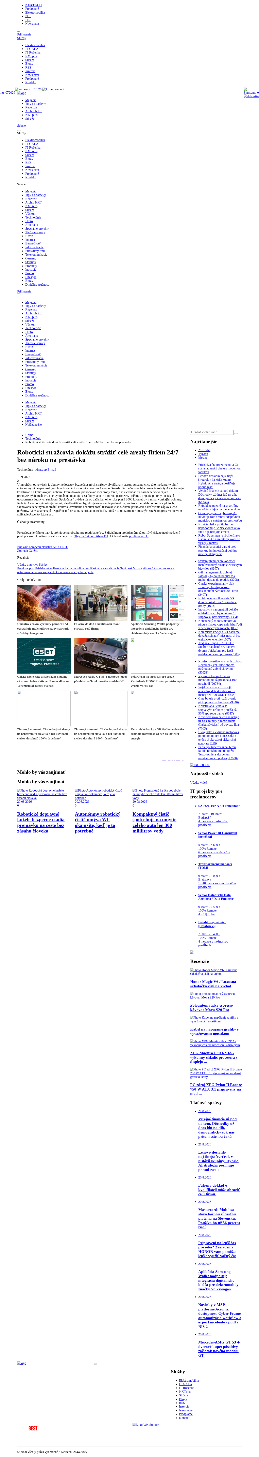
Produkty (31, 266)
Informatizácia (34, 247)
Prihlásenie (24, 34)
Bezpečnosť (33, 243)
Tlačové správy (35, 232)
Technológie (33, 217)
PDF (28, 16)
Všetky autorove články (32, 564)
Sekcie (21, 125)
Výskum (30, 213)
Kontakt (30, 82)
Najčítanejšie (33, 424)
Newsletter (32, 23)
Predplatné (32, 8)
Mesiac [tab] (202, 457)
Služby (21, 38)
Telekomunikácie (36, 254)
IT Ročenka (32, 52)
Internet (30, 239)
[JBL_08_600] (200, 765)
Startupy (30, 262)
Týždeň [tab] (203, 454)
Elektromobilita (35, 12)
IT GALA (31, 48)
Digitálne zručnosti (37, 284)
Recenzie (31, 107)
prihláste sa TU (139, 536)
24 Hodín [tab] (204, 450)
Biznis (29, 236)
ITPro (29, 221)
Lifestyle (30, 277)
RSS (28, 67)
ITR (28, 20)
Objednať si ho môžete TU (91, 536)
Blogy (29, 63)
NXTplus (31, 56)
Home (29, 435)
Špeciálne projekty (37, 228)
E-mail (52, 469)
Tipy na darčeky (35, 103)
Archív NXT (33, 111)
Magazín (30, 100)
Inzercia (30, 71)
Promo (29, 273)
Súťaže (29, 60)
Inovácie (30, 269)
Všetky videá (198, 782)
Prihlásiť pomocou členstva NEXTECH (42, 547)
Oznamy (30, 258)
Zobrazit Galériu (27, 550)
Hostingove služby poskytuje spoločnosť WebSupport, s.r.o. (171, 1431)
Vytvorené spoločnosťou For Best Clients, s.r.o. (47, 1439)
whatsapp (41, 469)
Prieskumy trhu (35, 251)
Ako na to (31, 224)
